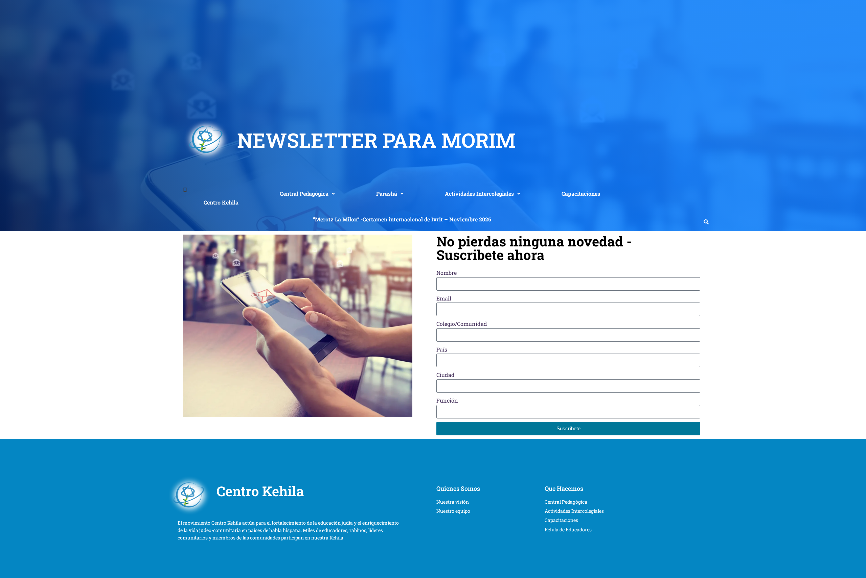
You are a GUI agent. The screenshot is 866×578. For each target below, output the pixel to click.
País (441, 349)
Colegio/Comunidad (461, 323)
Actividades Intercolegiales (479, 193)
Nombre (446, 272)
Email (443, 298)
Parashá (386, 193)
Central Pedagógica (304, 193)
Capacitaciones (581, 193)
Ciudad (445, 374)
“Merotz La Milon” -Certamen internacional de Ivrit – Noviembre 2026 (402, 219)
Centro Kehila (221, 202)
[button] (307, 193)
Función (447, 400)
